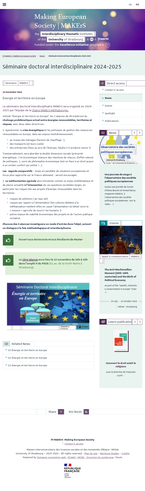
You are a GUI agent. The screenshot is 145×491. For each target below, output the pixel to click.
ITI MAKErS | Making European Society (19, 55)
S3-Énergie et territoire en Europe (27, 350)
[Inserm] (103, 39)
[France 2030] (108, 45)
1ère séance (30, 259)
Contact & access (74, 443)
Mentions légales (109, 453)
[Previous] (134, 133)
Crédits (125, 453)
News (42, 55)
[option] (120, 175)
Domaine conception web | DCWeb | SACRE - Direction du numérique (75, 457)
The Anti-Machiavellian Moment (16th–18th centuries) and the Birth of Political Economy (120, 275)
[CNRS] (92, 39)
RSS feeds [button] (75, 412)
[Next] (139, 133)
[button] (61, 412)
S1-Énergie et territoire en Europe (27, 365)
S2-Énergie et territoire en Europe (27, 357)
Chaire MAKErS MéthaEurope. (50, 110)
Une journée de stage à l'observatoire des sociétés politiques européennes (120, 178)
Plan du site (90, 453)
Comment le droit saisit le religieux (121, 365)
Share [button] (52, 412)
